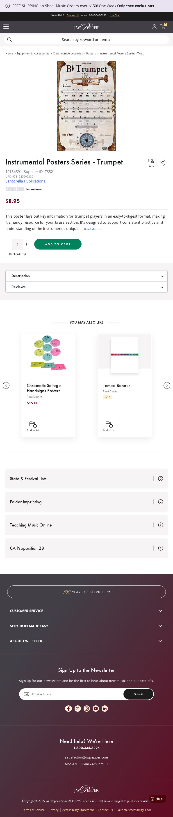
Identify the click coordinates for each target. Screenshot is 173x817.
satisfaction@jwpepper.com (86, 757)
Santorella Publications (25, 181)
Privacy (54, 810)
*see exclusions (140, 5)
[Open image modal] (86, 106)
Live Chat (114, 15)
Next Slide (167, 385)
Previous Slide (6, 385)
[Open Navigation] (6, 27)
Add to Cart (58, 244)
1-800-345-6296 (86, 748)
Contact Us (73, 15)
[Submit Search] (9, 39)
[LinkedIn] (105, 708)
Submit (138, 694)
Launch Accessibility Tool (134, 810)
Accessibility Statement (78, 810)
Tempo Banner (116, 385)
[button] (86, 106)
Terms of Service (33, 810)
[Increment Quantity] (26, 244)
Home (9, 53)
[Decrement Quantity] (8, 244)
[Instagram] (87, 708)
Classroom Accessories (68, 53)
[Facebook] (68, 708)
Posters (91, 53)
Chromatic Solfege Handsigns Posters (44, 388)
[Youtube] (96, 708)
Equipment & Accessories (33, 53)
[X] (78, 708)
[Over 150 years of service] (86, 591)
